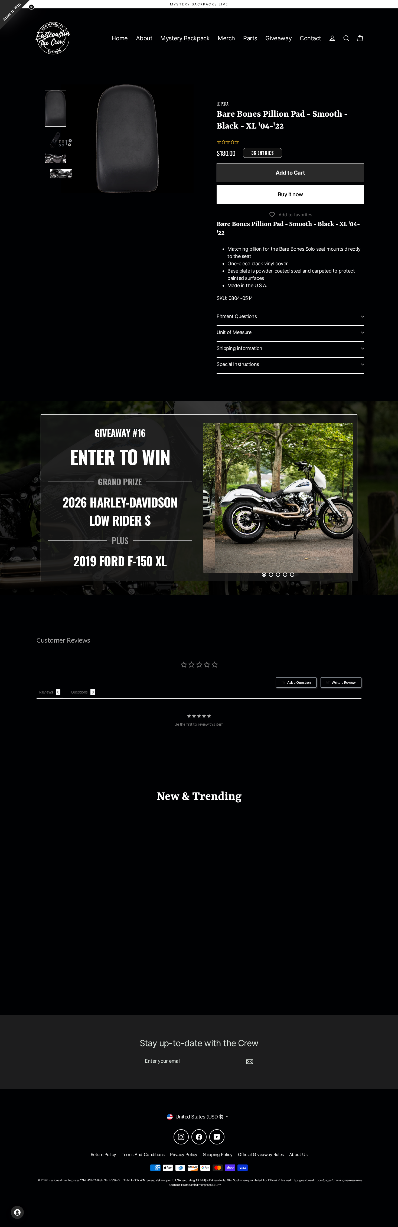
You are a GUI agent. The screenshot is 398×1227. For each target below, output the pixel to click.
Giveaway (278, 38)
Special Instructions (238, 364)
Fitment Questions (237, 316)
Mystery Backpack (185, 38)
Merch (226, 38)
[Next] (342, 497)
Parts (250, 38)
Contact (310, 38)
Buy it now (290, 194)
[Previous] (213, 497)
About (144, 38)
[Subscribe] (248, 1061)
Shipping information (239, 348)
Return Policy (103, 1154)
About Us (298, 1154)
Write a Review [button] (344, 682)
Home (120, 38)
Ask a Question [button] (299, 682)
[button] (15, 15)
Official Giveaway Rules (261, 1154)
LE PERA (223, 104)
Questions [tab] (79, 692)
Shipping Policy (218, 1154)
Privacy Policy (183, 1154)
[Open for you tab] (17, 1212)
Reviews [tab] (46, 692)
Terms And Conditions (143, 1154)
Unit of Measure (234, 332)
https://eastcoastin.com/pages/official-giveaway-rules (327, 1180)
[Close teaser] (31, 7)
